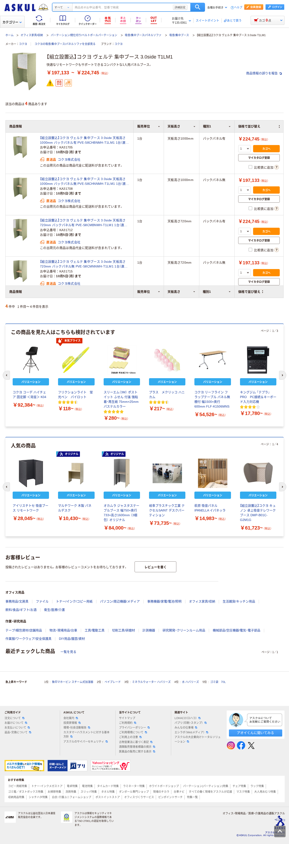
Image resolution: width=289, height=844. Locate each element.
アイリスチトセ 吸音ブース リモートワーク (30, 508)
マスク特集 (243, 791)
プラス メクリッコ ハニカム (167, 394)
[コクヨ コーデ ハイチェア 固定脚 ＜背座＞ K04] (31, 360)
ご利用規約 (126, 722)
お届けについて (14, 722)
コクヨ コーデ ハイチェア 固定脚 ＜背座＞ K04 (29, 394)
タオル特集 (108, 791)
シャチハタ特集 (38, 797)
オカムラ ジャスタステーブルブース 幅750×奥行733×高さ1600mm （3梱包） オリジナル (121, 513)
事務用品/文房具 (16, 601)
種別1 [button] (207, 291)
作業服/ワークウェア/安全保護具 (28, 638)
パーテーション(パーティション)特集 (205, 786)
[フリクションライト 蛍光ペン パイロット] (76, 360)
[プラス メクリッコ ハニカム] (167, 360)
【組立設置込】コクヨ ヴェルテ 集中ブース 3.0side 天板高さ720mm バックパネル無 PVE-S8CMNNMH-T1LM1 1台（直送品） (84, 264)
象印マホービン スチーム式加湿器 (72, 682)
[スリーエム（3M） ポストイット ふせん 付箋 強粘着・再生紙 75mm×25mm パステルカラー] (122, 360)
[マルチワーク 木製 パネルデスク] (76, 473)
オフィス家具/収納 (32, 35)
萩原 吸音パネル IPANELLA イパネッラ (210, 508)
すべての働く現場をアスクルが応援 (210, 791)
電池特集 (87, 786)
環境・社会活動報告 (74, 727)
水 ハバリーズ (190, 682)
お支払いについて (15, 727)
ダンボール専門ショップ (134, 791)
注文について (13, 718)
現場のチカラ (161, 791)
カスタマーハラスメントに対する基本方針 (86, 734)
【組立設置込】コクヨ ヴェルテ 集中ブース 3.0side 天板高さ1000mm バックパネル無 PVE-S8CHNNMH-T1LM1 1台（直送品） (84, 181)
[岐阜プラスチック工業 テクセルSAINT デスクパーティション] (167, 473)
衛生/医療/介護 (54, 610)
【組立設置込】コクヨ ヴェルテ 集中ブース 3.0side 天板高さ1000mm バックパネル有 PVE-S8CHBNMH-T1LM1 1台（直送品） (84, 140)
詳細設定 (180, 7)
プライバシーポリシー (132, 727)
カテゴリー (10, 22)
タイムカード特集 (108, 786)
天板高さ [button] (174, 291)
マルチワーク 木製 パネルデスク (74, 508)
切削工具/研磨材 (123, 630)
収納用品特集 (16, 797)
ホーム (9, 35)
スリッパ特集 (89, 791)
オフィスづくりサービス (139, 797)
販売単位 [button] (143, 291)
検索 (197, 7)
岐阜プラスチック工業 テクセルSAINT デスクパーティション (167, 510)
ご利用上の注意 (128, 737)
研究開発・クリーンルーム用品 (184, 630)
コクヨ (23, 44)
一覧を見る (68, 652)
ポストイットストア (108, 797)
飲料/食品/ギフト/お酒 (21, 610)
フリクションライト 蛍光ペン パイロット (75, 394)
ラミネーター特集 (134, 786)
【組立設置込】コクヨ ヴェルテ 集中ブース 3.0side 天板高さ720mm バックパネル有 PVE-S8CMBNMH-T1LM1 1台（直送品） (84, 222)
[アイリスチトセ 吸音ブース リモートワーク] (31, 473)
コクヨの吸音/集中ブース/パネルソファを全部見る (65, 44)
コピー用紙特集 (17, 786)
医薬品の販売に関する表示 (135, 751)
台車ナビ (179, 791)
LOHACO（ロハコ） (186, 718)
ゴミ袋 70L (218, 682)
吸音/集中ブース (179, 35)
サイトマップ (127, 718)
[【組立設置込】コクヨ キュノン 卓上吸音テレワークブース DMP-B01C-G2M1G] (258, 473)
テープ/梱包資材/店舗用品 (23, 630)
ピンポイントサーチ (170, 797)
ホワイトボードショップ (164, 786)
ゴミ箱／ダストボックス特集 (25, 791)
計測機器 (148, 630)
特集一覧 (192, 797)
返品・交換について (16, 732)
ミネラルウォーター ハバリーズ (151, 682)
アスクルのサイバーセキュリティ (83, 741)
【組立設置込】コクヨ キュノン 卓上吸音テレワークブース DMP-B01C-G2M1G (258, 513)
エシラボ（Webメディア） (190, 732)
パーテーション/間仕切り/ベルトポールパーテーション (84, 35)
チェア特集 (239, 786)
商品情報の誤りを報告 (262, 73)
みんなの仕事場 (184, 727)
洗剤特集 (70, 791)
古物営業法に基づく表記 (134, 742)
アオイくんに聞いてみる (255, 733)
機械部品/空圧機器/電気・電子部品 (236, 630)
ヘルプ (238, 7)
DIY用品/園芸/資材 (72, 638)
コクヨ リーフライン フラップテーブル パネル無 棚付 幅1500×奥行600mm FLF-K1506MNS (212, 399)
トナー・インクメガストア (47, 786)
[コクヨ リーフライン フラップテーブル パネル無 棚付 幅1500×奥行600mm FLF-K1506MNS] (213, 360)
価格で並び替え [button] (249, 291)
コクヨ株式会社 (69, 159)
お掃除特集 (54, 791)
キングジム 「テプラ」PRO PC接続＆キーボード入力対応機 (258, 396)
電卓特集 (72, 786)
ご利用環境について (131, 732)
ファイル (42, 601)
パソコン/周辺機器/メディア (120, 601)
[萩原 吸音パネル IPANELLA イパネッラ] (213, 473)
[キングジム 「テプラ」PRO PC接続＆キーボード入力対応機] (258, 360)
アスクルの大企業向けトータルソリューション (198, 739)
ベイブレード (113, 682)
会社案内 (68, 718)
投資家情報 (70, 722)
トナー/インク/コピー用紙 (74, 601)
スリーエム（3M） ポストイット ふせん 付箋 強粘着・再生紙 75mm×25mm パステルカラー (121, 399)
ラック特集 (257, 786)
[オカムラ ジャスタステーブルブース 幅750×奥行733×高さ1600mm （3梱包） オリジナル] (122, 473)
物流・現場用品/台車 (63, 630)
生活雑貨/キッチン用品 (239, 601)
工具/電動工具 (95, 630)
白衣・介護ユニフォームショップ (71, 797)
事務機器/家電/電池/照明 (164, 601)
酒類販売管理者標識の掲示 (135, 746)
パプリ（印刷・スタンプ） (189, 722)
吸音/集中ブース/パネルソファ (143, 35)
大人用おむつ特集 (265, 791)
